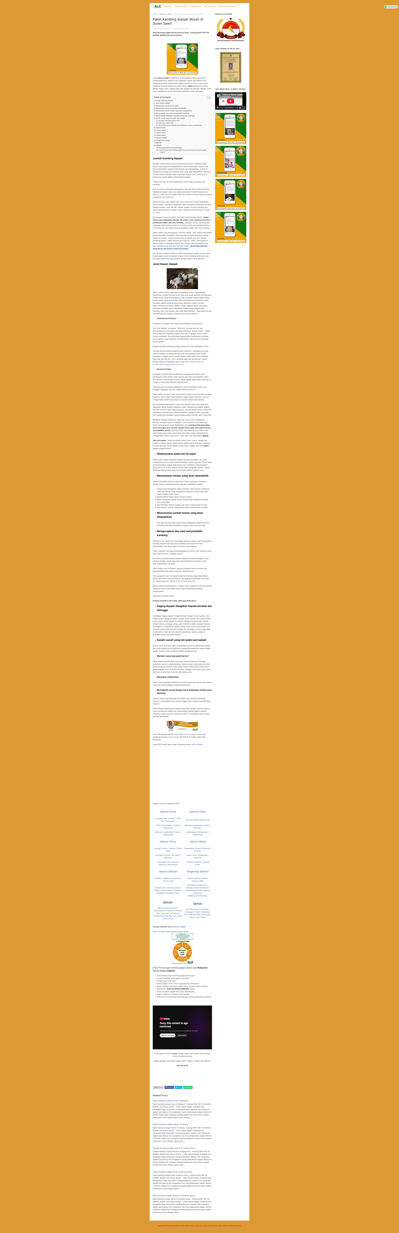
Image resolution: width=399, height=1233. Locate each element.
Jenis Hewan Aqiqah (163, 103)
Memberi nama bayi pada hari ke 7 (169, 120)
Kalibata (178, 890)
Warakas (197, 828)
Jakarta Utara (161, 130)
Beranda (168, 6)
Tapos (203, 917)
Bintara (174, 908)
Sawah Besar (168, 832)
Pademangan (192, 832)
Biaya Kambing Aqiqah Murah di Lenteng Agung (174, 1195)
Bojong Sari (194, 909)
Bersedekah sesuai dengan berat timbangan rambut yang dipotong (180, 125)
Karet (177, 893)
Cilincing (188, 820)
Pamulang (191, 885)
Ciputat (190, 878)
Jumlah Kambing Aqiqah (164, 100)
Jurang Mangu (191, 890)
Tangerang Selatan (163, 140)
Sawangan (206, 914)
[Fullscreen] (244, 108)
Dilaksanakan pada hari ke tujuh (167, 106)
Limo (186, 914)
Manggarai (161, 893)
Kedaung (191, 896)
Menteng (158, 832)
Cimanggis (189, 912)
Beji (187, 909)
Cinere (197, 912)
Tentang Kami (181, 6)
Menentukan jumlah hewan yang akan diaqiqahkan (174, 111)
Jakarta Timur (161, 133)
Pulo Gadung (173, 862)
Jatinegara (159, 855)
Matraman (168, 858)
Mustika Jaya (171, 916)
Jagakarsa (167, 878)
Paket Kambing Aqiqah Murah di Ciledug (170, 1124)
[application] (230, 101)
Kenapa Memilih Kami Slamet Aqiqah (170, 148)
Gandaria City (160, 888)
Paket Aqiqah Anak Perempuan (171, 364)
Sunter (206, 825)
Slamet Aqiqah (198, 83)
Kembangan (202, 855)
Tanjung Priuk (197, 835)
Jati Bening (174, 913)
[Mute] (240, 108)
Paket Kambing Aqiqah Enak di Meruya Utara (172, 1172)
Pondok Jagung (203, 890)
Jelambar (197, 862)
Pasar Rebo (161, 862)
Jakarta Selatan (161, 138)
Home (155, 14)
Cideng (176, 825)
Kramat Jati (169, 855)
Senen (177, 832)
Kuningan (170, 893)
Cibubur (172, 848)
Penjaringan (202, 832)
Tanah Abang (168, 835)
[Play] (218, 108)
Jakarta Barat (161, 135)
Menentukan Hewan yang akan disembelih (171, 108)
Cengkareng (189, 848)
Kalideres (206, 848)
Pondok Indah (168, 881)
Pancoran (171, 888)
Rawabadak (197, 825)
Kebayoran (176, 878)
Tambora (197, 851)
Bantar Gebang (164, 908)
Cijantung (162, 865)
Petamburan (168, 828)
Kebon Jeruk (191, 855)
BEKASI (159, 143)
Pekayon (170, 911)
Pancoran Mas (194, 914)
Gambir (171, 818)
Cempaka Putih (161, 818)
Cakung (157, 848)
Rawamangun (172, 865)
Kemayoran (170, 821)
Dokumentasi (195, 6)
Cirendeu (189, 888)
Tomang (189, 862)
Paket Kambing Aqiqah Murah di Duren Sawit (170, 932)
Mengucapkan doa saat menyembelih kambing (172, 113)
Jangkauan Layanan (227, 6)
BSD (160, 744)
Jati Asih (164, 913)
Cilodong (204, 909)
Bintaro (197, 878)
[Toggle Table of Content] (207, 97)
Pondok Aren (201, 885)
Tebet (163, 890)
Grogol (198, 848)
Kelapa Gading (199, 820)
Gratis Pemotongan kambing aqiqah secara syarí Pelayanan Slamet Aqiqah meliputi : (183, 151)
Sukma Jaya (194, 917)
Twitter (179, 1087)
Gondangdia (166, 825)
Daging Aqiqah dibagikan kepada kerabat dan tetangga (175, 116)
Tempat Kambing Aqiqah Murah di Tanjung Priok (174, 1148)
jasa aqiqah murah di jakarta (186, 734)
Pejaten (170, 890)
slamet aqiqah (191, 440)
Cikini (158, 825)
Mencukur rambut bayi (166, 123)
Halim (177, 855)
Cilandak (157, 878)
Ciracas (165, 848)
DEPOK (158, 145)
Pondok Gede (159, 916)
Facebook (170, 1087)
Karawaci (204, 888)
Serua (197, 888)
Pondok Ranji (202, 896)
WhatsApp (188, 1087)
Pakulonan (197, 893)
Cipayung (205, 912)
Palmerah (197, 858)
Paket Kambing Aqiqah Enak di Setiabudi (170, 1101)
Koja (208, 820)
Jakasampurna (159, 911)
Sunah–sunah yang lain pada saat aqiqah (170, 118)
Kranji (171, 919)
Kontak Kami (209, 6)
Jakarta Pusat (160, 127)
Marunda (188, 825)
